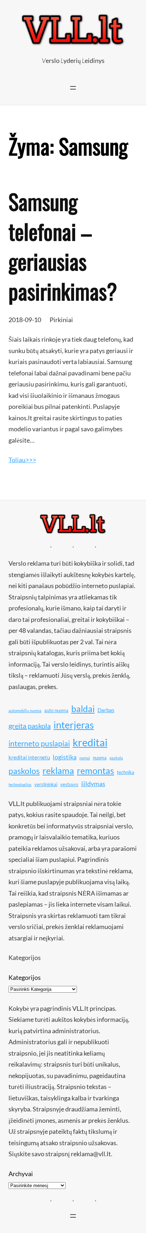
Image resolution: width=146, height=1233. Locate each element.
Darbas (105, 710)
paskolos (24, 771)
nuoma (100, 757)
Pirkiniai (61, 320)
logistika (65, 757)
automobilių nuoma (25, 710)
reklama (58, 770)
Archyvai (21, 1174)
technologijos (20, 784)
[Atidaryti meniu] (73, 88)
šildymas (93, 784)
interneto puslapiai (39, 743)
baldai (83, 708)
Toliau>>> (22, 460)
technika (125, 772)
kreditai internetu (29, 757)
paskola (116, 758)
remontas (95, 770)
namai (84, 758)
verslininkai (45, 784)
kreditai (90, 742)
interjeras (74, 725)
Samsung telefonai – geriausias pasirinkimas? (63, 246)
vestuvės (69, 784)
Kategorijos (25, 977)
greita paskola (30, 725)
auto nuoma (56, 710)
